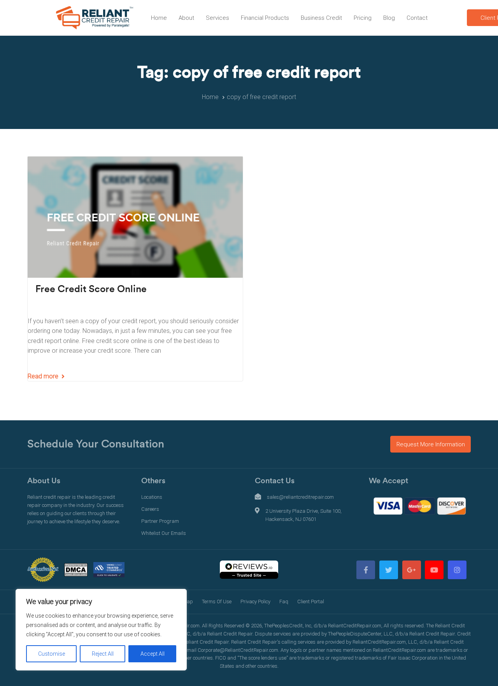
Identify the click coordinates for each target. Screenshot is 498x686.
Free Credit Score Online (91, 289)
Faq (283, 601)
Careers (150, 509)
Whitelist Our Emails (163, 533)
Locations (151, 497)
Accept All (152, 654)
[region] (101, 629)
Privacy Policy (255, 601)
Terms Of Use (216, 601)
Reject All (103, 654)
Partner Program (160, 521)
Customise (51, 654)
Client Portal (310, 601)
